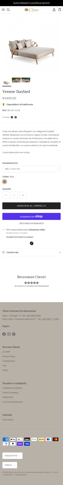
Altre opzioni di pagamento (31, 223)
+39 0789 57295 (33, 316)
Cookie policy (8, 361)
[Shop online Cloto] (31, 10)
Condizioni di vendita (12, 388)
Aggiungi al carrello (31, 206)
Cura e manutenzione (12, 402)
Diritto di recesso (10, 393)
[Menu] (3, 9)
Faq (4, 366)
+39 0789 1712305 (50, 319)
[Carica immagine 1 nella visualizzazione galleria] (31, 44)
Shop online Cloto (15, 472)
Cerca (5, 370)
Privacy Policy (8, 356)
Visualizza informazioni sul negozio (19, 237)
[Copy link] (31, 243)
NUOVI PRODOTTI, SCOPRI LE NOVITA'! (31, 3)
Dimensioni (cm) (10, 163)
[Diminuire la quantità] (5, 195)
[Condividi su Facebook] (12, 117)
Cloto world (7, 420)
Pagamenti (7, 397)
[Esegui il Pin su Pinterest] (16, 117)
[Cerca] (9, 9)
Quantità (6, 189)
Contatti (6, 352)
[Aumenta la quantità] (22, 195)
